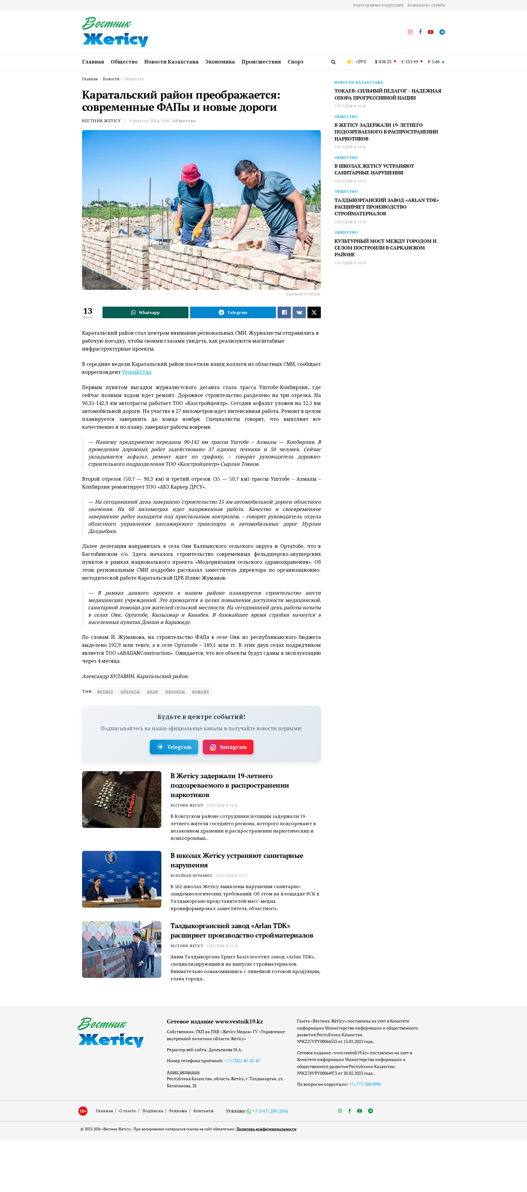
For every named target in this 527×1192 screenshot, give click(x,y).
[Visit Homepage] (115, 32)
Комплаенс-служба (426, 5)
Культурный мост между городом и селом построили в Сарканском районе (385, 248)
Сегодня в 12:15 (222, 945)
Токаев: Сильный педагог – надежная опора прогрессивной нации (388, 94)
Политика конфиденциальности (266, 1129)
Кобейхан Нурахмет (191, 875)
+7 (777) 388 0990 (365, 1084)
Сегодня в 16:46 (350, 106)
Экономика (220, 61)
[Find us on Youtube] (430, 32)
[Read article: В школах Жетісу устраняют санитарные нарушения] (121, 879)
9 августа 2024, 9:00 (149, 120)
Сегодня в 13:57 (231, 875)
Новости (111, 79)
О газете (127, 1111)
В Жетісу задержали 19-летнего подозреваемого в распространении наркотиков (229, 785)
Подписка (152, 1111)
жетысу (105, 691)
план (152, 691)
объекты (130, 691)
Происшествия (261, 61)
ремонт (200, 691)
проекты (175, 691)
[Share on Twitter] (314, 312)
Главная (93, 61)
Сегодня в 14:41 (222, 805)
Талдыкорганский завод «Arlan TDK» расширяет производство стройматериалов (241, 930)
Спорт (296, 61)
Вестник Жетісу (101, 120)
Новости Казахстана (171, 61)
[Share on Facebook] (284, 312)
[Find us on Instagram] (410, 32)
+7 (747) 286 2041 (270, 1111)
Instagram (233, 747)
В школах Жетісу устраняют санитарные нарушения (374, 169)
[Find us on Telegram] (442, 32)
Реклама (178, 1111)
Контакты (203, 1111)
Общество (124, 61)
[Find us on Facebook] (420, 32)
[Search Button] (333, 61)
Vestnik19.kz (137, 372)
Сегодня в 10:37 (350, 263)
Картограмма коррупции (378, 5)
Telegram (179, 747)
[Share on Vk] (299, 312)
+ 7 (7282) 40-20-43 (242, 1060)
